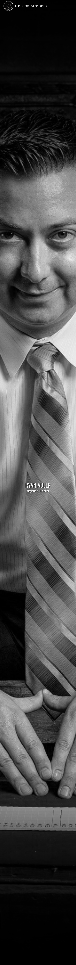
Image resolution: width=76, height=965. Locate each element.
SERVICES (25, 6)
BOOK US (43, 6)
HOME (17, 6)
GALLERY (34, 6)
